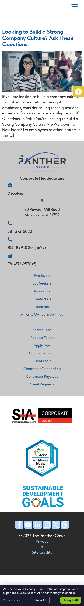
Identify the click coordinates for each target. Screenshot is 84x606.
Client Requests (42, 384)
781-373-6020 (20, 231)
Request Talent (42, 337)
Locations (42, 306)
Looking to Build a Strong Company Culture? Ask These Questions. (38, 38)
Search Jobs (42, 329)
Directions (15, 193)
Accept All (70, 600)
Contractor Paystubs (42, 376)
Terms (42, 546)
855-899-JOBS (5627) (27, 247)
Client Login (42, 361)
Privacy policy (11, 600)
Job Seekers (42, 283)
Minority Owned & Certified (42, 314)
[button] (78, 91)
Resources (42, 291)
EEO (42, 322)
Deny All (40, 600)
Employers (42, 275)
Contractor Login (42, 353)
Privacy (42, 541)
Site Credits (42, 552)
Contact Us (42, 298)
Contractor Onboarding (42, 368)
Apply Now (42, 345)
